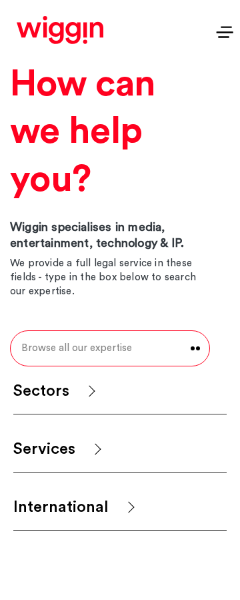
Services (44, 449)
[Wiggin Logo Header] (60, 30)
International (61, 507)
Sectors (41, 391)
